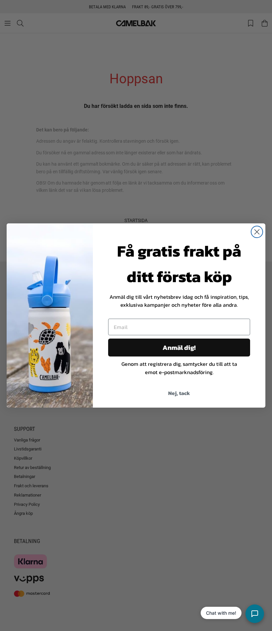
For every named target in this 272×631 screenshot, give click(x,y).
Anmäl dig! (179, 348)
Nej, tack (179, 393)
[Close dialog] (257, 232)
